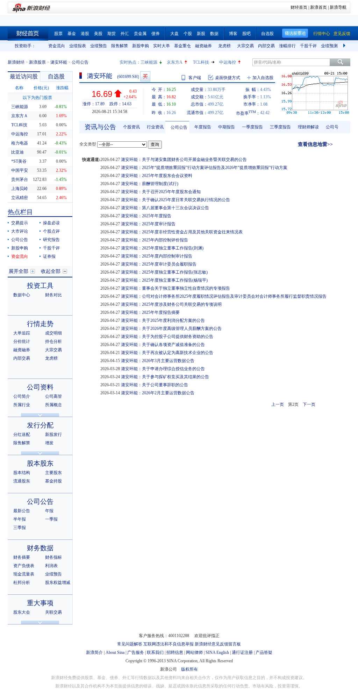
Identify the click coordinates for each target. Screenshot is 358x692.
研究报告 (51, 239)
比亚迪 (17, 152)
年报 (49, 510)
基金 (71, 33)
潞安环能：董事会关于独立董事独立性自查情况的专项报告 (175, 288)
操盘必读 (51, 222)
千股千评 (308, 45)
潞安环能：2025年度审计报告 (148, 223)
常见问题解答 (129, 644)
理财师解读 (308, 127)
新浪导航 (338, 7)
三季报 (19, 527)
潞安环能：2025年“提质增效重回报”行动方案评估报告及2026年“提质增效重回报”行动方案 (204, 167)
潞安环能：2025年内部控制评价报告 (154, 240)
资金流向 (56, 45)
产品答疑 (264, 652)
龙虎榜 (224, 45)
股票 (58, 33)
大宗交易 (245, 45)
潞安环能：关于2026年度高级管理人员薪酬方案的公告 (171, 328)
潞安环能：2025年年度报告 (146, 215)
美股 (98, 33)
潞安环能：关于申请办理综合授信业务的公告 (163, 368)
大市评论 (19, 231)
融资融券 (203, 45)
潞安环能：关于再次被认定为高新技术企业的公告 (167, 352)
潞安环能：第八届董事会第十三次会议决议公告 (165, 207)
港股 (85, 33)
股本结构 (21, 472)
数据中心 (21, 294)
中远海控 (227, 62)
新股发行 (53, 434)
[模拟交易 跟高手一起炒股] (145, 76)
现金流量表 (23, 574)
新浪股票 (37, 62)
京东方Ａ (19, 115)
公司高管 (53, 396)
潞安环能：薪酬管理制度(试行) (149, 183)
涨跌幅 (62, 87)
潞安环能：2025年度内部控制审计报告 (156, 256)
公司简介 (21, 396)
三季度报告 (280, 127)
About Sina (115, 652)
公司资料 (40, 387)
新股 (201, 33)
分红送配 (21, 434)
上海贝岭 (19, 188)
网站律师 (194, 652)
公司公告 (19, 239)
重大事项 (40, 603)
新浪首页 (318, 7)
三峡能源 (149, 62)
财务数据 (40, 548)
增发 (49, 442)
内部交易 (266, 45)
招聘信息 (174, 652)
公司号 (332, 127)
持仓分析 (53, 341)
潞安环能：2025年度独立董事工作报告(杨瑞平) (164, 280)
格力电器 (19, 143)
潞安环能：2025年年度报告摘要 (150, 312)
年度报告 (202, 127)
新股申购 (140, 45)
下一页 (309, 404)
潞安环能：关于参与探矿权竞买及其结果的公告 (165, 376)
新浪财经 (16, 62)
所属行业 (21, 404)
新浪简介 (94, 652)
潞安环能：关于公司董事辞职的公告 (154, 384)
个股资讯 (131, 127)
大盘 (174, 33)
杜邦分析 (21, 582)
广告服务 (135, 652)
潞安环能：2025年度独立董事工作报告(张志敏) (164, 272)
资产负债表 (23, 565)
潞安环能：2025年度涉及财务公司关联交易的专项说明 (171, 304)
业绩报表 (77, 45)
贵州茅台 (19, 179)
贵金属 (140, 33)
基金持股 (53, 481)
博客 (233, 33)
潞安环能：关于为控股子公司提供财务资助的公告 (167, 336)
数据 (214, 33)
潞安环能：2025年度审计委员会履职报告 (158, 264)
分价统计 (21, 341)
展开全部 (18, 271)
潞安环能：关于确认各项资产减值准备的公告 (163, 344)
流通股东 (21, 481)
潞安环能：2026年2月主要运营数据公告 (157, 392)
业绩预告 (98, 45)
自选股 (267, 33)
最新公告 (21, 510)
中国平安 (19, 170)
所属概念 (53, 404)
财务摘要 (21, 557)
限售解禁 (119, 45)
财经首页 (299, 7)
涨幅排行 (287, 45)
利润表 (51, 565)
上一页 (277, 404)
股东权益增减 (57, 582)
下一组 (345, 45)
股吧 (246, 33)
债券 (155, 33)
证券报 (49, 256)
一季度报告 (252, 127)
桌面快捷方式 (227, 77)
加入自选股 (262, 77)
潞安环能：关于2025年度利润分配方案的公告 (163, 320)
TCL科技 (201, 62)
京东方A (174, 62)
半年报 (19, 519)
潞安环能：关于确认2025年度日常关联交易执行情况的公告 (175, 199)
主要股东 (53, 472)
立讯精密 (19, 197)
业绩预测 (329, 45)
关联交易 (53, 612)
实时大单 (161, 45)
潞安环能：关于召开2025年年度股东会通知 (161, 191)
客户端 (194, 77)
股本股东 (40, 463)
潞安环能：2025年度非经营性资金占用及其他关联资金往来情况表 (182, 232)
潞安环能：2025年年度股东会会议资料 (156, 175)
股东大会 (21, 612)
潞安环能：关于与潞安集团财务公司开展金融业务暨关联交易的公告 (184, 159)
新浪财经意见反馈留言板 (218, 644)
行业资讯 (155, 127)
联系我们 (155, 652)
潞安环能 (58, 62)
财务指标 (53, 557)
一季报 (51, 519)
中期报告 (226, 127)
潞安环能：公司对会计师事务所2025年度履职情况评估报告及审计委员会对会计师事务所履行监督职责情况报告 (224, 296)
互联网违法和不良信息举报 (168, 644)
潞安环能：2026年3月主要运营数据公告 (157, 360)
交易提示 (19, 222)
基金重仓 (182, 45)
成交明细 (53, 333)
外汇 (125, 33)
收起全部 (50, 271)
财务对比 (53, 294)
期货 (111, 33)
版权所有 (189, 669)
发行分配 (40, 425)
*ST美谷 (19, 161)
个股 (188, 33)
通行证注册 (242, 652)
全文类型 (87, 144)
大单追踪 (21, 333)
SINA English (217, 652)
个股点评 (51, 231)
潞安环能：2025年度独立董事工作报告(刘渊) (162, 248)
